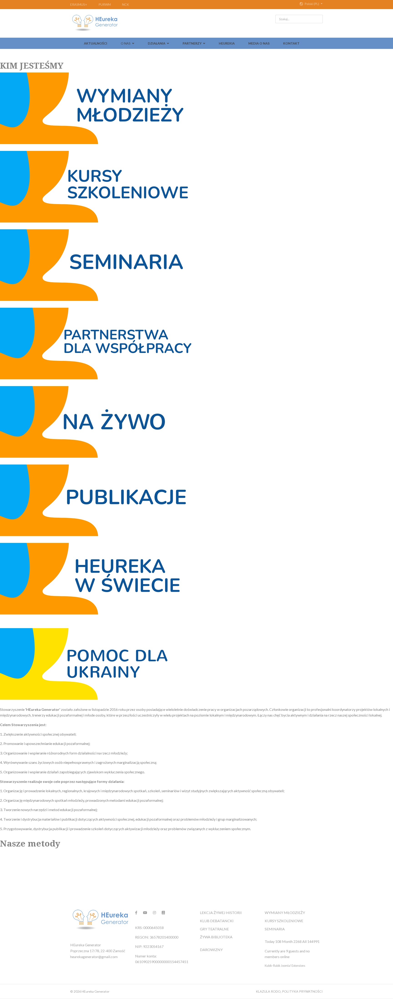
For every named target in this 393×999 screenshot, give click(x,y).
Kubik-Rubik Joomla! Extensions (285, 965)
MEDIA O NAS (259, 43)
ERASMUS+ (78, 4)
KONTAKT (291, 43)
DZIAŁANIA (156, 43)
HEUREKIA (227, 43)
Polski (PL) (312, 4)
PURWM (104, 4)
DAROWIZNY (211, 949)
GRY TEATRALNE (214, 929)
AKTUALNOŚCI (95, 43)
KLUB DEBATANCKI (217, 921)
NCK (125, 4)
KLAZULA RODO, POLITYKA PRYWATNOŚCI (289, 991)
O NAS (126, 43)
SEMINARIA (275, 929)
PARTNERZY (192, 43)
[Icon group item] (136, 913)
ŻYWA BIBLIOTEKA (216, 937)
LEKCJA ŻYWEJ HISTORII (221, 912)
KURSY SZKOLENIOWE (284, 921)
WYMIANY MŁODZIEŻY (285, 912)
